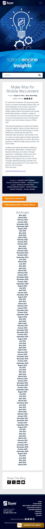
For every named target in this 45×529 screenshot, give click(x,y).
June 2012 (22, 405)
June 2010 (22, 458)
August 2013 (22, 392)
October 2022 (22, 255)
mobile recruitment (16, 187)
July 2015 (22, 341)
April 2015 (22, 348)
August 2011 (22, 427)
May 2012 (22, 407)
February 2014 (22, 379)
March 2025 (22, 237)
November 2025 (22, 224)
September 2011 (22, 425)
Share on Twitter (27, 98)
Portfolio (38, 511)
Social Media (33, 183)
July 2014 (22, 368)
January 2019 (22, 293)
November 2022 (22, 253)
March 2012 (22, 412)
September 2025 (22, 226)
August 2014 (22, 365)
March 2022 (22, 262)
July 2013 (22, 394)
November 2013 (22, 385)
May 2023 (22, 246)
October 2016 (22, 312)
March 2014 (22, 376)
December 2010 (22, 445)
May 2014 (22, 372)
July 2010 (22, 456)
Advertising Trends (26, 180)
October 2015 (22, 334)
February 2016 (22, 326)
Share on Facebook (25, 98)
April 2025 (22, 235)
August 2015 (22, 339)
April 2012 (22, 410)
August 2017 (22, 297)
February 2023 (22, 251)
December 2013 (22, 383)
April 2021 (22, 268)
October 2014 (22, 361)
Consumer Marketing (35, 509)
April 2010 (22, 462)
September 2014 (22, 363)
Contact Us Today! (32, 525)
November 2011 (22, 420)
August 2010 (22, 454)
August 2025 (22, 229)
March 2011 (22, 438)
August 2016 (22, 317)
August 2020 (22, 286)
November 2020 (22, 279)
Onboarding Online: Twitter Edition (20, 205)
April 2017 (22, 301)
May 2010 (22, 460)
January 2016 (22, 328)
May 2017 (22, 299)
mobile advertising (25, 185)
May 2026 (22, 215)
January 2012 (22, 416)
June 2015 (22, 343)
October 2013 (22, 387)
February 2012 (22, 414)
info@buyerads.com (9, 513)
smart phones (16, 189)
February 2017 (22, 306)
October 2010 (22, 449)
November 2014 (22, 359)
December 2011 (22, 418)
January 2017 (22, 308)
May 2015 (22, 346)
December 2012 (22, 403)
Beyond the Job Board (14, 198)
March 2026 (22, 218)
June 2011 (22, 432)
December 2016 (22, 310)
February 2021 (22, 273)
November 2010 (22, 447)
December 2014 (22, 357)
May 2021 (22, 266)
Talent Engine (37, 503)
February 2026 (22, 220)
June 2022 (22, 260)
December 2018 (22, 295)
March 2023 (22, 248)
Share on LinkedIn (29, 98)
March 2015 (22, 350)
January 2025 (22, 242)
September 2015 (22, 337)
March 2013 (22, 401)
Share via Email (31, 98)
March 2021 (22, 271)
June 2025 (22, 231)
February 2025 (22, 240)
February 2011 (22, 440)
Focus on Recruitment (16, 183)
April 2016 (22, 321)
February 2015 (22, 352)
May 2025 (22, 233)
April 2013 (22, 399)
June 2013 (22, 396)
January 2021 (22, 275)
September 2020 (22, 284)
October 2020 (22, 282)
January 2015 (22, 354)
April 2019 (22, 290)
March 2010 (22, 465)
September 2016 (22, 315)
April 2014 (22, 374)
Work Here (38, 513)
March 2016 (22, 323)
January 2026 (22, 222)
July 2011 (22, 429)
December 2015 (22, 330)
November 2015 (22, 332)
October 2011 (22, 423)
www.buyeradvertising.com (15, 171)
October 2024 (22, 244)
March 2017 (22, 304)
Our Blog (39, 515)
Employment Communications (32, 505)
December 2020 (22, 277)
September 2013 (22, 390)
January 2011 (22, 443)
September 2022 (22, 257)
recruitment (31, 187)
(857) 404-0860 (7, 511)
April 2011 (22, 436)
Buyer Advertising (31, 95)
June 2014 (22, 370)
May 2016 (22, 319)
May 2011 (22, 434)
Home (40, 501)
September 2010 (22, 451)
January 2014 (22, 381)
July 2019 (22, 288)
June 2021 (22, 264)
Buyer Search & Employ (34, 507)
